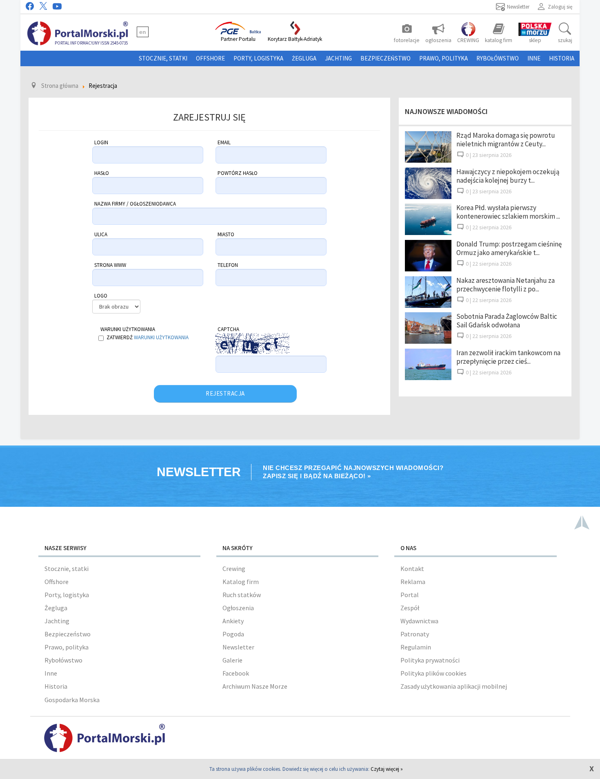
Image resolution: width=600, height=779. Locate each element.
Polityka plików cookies (433, 673)
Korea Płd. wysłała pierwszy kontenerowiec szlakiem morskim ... (508, 212)
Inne (533, 58)
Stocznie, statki (163, 58)
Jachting (338, 58)
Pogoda (233, 634)
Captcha (228, 329)
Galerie (232, 660)
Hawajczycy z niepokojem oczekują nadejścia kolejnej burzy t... (508, 176)
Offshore (210, 58)
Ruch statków (241, 595)
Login (101, 142)
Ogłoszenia (238, 608)
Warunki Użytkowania (127, 329)
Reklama (412, 582)
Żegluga (304, 58)
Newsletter (238, 647)
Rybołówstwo (497, 58)
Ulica (100, 234)
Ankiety (233, 621)
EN (142, 32)
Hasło (101, 173)
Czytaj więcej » (387, 769)
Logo (100, 295)
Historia (561, 58)
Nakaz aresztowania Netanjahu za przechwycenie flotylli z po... (505, 284)
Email (224, 142)
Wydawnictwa (419, 621)
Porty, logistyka (258, 58)
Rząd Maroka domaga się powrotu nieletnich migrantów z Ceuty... (505, 139)
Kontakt (412, 568)
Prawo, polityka (443, 58)
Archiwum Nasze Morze (254, 686)
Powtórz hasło (238, 173)
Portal (409, 595)
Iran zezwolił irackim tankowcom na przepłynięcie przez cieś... (508, 357)
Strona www (110, 265)
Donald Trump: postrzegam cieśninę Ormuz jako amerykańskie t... (509, 248)
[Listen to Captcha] (293, 346)
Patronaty (414, 634)
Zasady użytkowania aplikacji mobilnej (453, 686)
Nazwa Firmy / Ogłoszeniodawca (135, 203)
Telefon (228, 265)
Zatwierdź (148, 337)
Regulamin (415, 647)
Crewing (233, 568)
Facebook (235, 673)
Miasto (226, 234)
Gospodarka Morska (72, 700)
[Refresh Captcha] (293, 336)
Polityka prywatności (430, 660)
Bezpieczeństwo (385, 58)
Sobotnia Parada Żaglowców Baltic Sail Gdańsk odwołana (506, 320)
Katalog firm (240, 582)
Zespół (409, 608)
